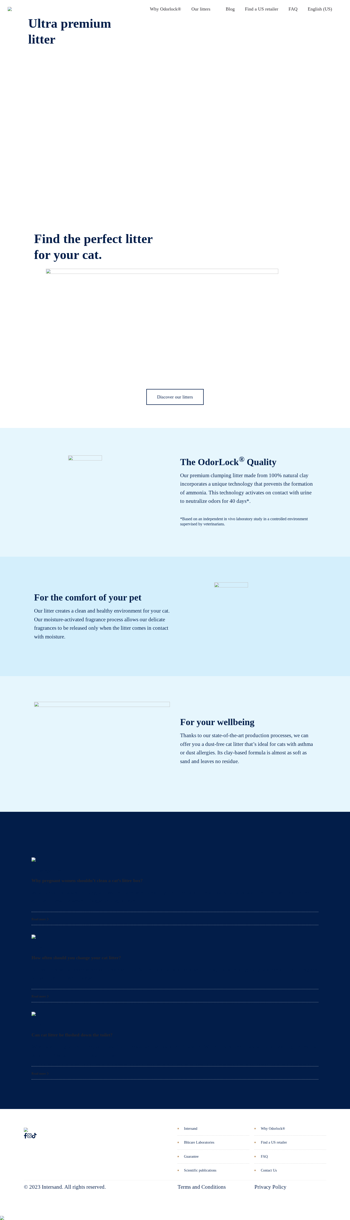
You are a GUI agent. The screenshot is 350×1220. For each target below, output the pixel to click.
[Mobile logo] (2, 1214)
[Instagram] (29, 1136)
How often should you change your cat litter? (76, 957)
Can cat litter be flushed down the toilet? (72, 1034)
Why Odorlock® (165, 9)
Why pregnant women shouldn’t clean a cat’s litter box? (87, 880)
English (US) (320, 9)
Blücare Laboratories (199, 1142)
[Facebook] (25, 1136)
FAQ (293, 9)
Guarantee (191, 1156)
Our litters (200, 9)
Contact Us (269, 1170)
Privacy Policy (270, 1187)
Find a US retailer (261, 9)
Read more (39, 919)
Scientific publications (200, 1170)
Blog (230, 9)
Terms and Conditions (202, 1187)
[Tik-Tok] (34, 1136)
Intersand (190, 1129)
